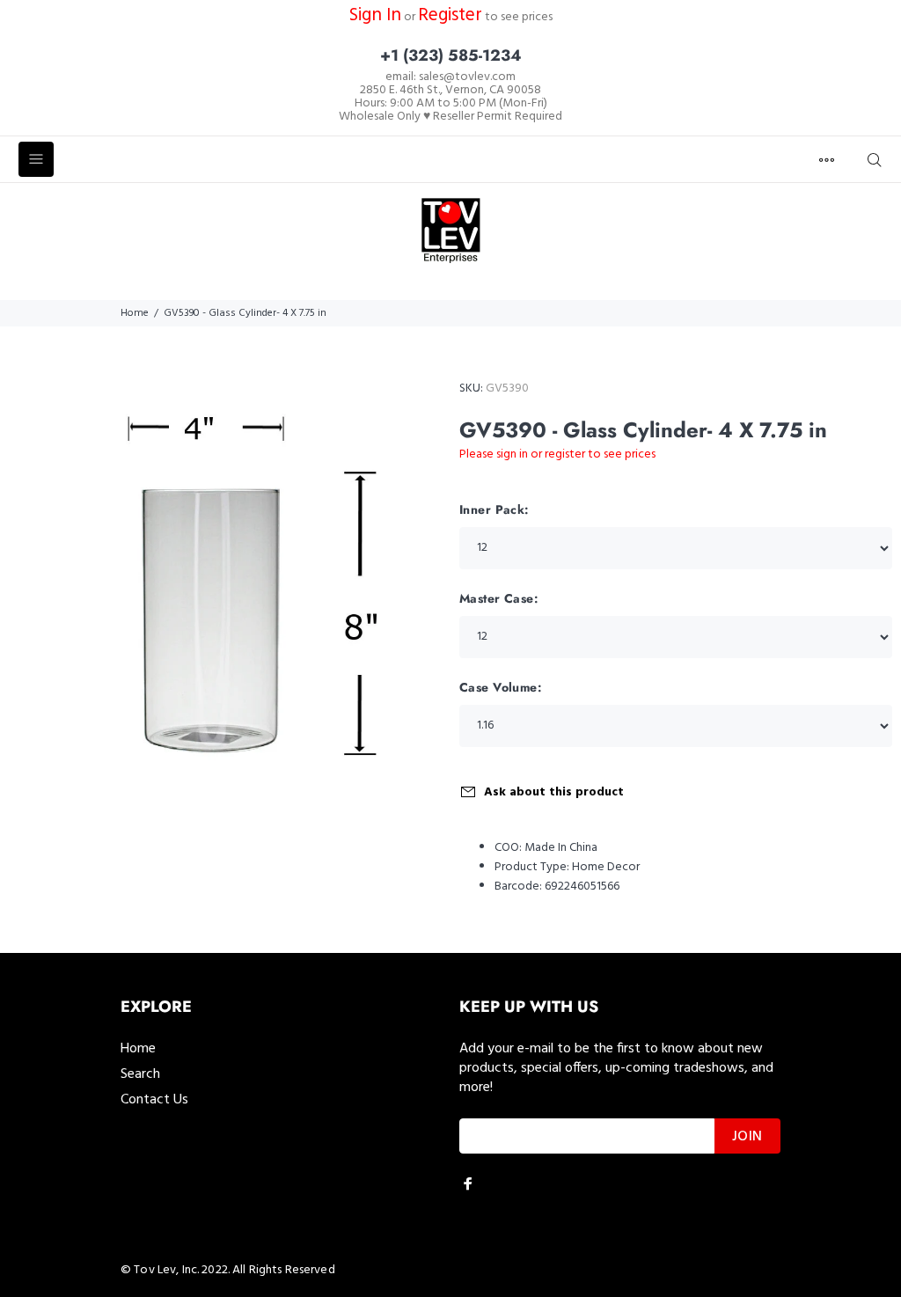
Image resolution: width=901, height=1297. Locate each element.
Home (135, 313)
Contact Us (154, 1099)
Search (140, 1074)
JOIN (747, 1136)
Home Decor (606, 867)
